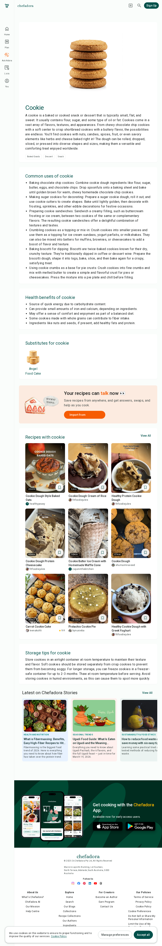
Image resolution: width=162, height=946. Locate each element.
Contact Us (106, 906)
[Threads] (102, 883)
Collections (69, 911)
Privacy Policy (144, 901)
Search (70, 901)
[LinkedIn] (91, 883)
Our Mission (33, 906)
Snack (61, 156)
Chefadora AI (32, 901)
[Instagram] (74, 883)
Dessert (49, 156)
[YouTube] (96, 883)
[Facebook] (80, 883)
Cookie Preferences (139, 911)
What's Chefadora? (33, 897)
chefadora (25, 5)
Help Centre (32, 911)
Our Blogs (69, 906)
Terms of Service (143, 897)
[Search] (139, 5)
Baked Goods (33, 156)
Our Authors (70, 920)
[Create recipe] (131, 5)
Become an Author (106, 897)
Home (69, 897)
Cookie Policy (143, 906)
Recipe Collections (70, 916)
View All (146, 435)
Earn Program (107, 901)
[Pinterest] (85, 883)
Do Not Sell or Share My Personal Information (141, 918)
